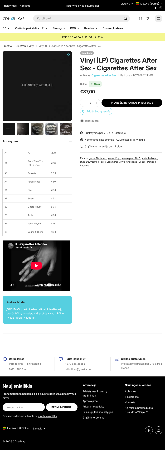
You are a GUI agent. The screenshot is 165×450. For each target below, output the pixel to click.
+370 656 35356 (75, 363)
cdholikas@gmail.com (78, 369)
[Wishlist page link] (147, 18)
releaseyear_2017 (131, 158)
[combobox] (81, 18)
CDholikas (19, 441)
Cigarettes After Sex (104, 75)
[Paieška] (125, 18)
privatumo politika (47, 416)
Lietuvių (125, 3)
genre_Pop (114, 158)
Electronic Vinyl (25, 46)
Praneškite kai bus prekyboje (132, 102)
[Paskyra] (145, 18)
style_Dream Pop (110, 161)
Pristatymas (10, 5)
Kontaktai (25, 5)
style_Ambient (149, 158)
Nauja (97, 84)
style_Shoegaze (129, 161)
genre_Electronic (98, 158)
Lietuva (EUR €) (149, 3)
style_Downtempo (89, 161)
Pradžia (7, 46)
